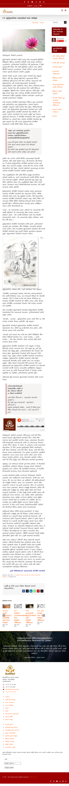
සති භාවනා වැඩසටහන (12, 716)
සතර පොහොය (9, 705)
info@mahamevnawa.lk (12, 692)
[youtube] (57, 783)
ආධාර (55, 116)
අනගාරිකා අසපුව (10, 749)
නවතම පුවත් (57, 67)
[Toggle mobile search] (62, 10)
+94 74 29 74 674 (10, 694)
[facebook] (50, 783)
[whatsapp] (65, 783)
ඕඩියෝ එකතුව (9, 741)
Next (42, 23)
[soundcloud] (60, 783)
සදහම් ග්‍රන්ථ (9, 727)
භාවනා (7, 699)
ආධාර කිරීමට (9, 707)
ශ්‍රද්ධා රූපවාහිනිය (10, 735)
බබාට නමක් (9, 722)
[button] (4, 616)
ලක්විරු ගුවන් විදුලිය (11, 738)
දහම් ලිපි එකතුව (59, 63)
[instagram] (63, 783)
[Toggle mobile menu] (65, 10)
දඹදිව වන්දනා (9, 746)
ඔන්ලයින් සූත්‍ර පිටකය (11, 729)
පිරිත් (6, 713)
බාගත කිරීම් (9, 719)
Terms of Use (33, 779)
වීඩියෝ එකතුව (9, 744)
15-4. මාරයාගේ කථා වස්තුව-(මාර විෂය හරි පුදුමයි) (6, 618)
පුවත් (6, 710)
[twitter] (54, 783)
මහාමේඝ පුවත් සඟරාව (12, 732)
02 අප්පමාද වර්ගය (19, 575)
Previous (35, 23)
